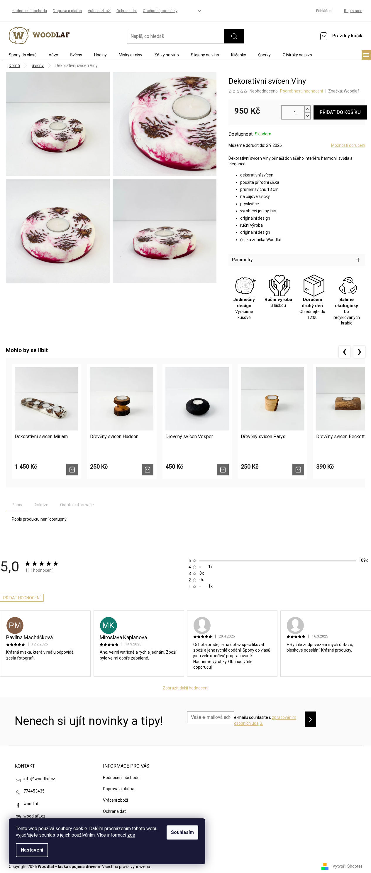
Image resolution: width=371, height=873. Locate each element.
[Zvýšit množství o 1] (307, 109)
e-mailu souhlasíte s (265, 720)
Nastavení (32, 850)
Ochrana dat (126, 11)
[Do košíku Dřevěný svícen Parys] (298, 469)
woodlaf (31, 803)
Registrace (353, 11)
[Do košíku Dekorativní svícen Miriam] (72, 469)
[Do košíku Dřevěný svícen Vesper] (223, 469)
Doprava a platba (67, 11)
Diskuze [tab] (41, 504)
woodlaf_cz (34, 816)
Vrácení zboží (99, 11)
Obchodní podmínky (160, 11)
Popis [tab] (17, 504)
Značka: (343, 91)
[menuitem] (23, 55)
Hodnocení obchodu (29, 11)
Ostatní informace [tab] (77, 504)
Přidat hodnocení (21, 598)
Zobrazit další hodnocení (185, 688)
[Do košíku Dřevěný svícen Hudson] (147, 469)
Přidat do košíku (340, 112)
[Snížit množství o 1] (307, 115)
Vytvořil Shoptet (347, 866)
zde (131, 835)
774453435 (34, 791)
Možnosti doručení (348, 145)
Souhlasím (182, 832)
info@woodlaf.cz (39, 778)
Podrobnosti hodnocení (301, 91)
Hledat (234, 36)
